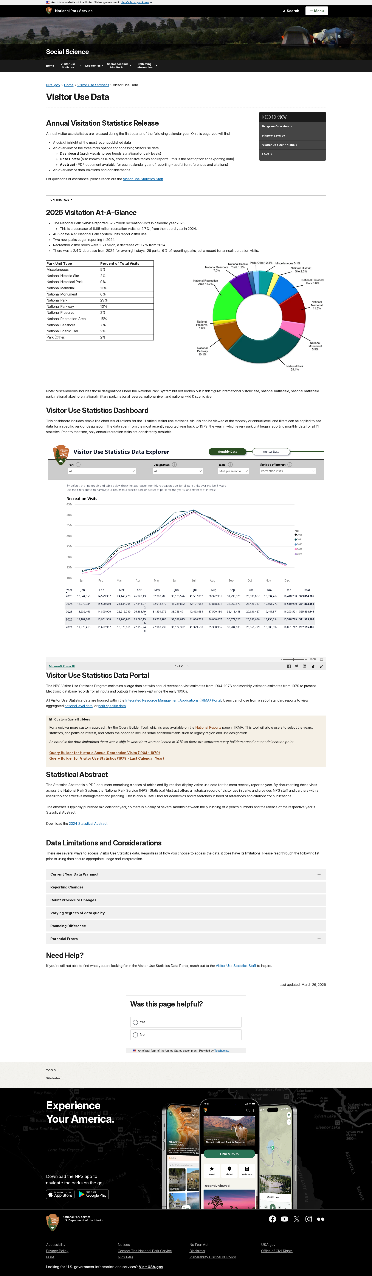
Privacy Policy (57, 1251)
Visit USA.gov (151, 1267)
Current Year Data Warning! (74, 874)
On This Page (69, 199)
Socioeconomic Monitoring (118, 65)
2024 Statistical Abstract (88, 823)
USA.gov (268, 1244)
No (142, 1034)
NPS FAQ (125, 1257)
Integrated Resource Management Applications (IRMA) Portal (173, 700)
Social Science (67, 52)
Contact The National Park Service (145, 1251)
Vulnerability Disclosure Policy (212, 1257)
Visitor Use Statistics (68, 65)
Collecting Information (144, 65)
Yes (143, 1022)
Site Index (53, 1078)
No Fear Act (198, 1244)
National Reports (208, 727)
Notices (124, 1244)
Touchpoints (221, 1050)
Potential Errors (64, 939)
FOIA (50, 1257)
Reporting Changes (67, 887)
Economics (93, 65)
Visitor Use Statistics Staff (143, 179)
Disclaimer (197, 1251)
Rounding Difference (68, 926)
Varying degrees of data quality (77, 913)
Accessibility (55, 1244)
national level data (79, 706)
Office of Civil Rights (277, 1251)
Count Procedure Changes (73, 900)
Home (50, 65)
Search (292, 11)
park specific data (112, 706)
